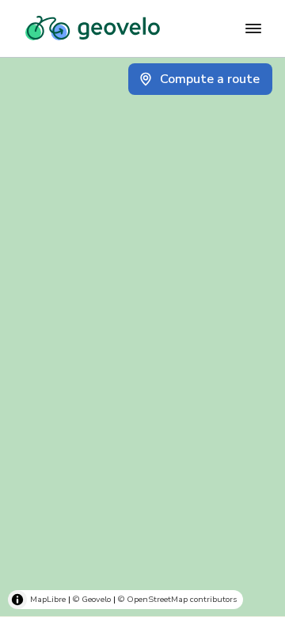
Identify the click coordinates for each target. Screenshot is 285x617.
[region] (142, 337)
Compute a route (210, 79)
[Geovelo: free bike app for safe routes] (92, 28)
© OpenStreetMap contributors (177, 599)
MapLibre (48, 599)
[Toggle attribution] (17, 599)
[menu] (253, 28)
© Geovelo (92, 599)
